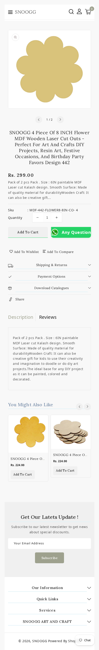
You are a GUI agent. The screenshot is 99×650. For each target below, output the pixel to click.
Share (20, 299)
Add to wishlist (26, 252)
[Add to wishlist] (42, 421)
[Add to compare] (42, 431)
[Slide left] (38, 119)
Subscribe (49, 558)
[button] (10, 13)
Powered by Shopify (64, 641)
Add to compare (60, 252)
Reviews (48, 317)
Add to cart (28, 232)
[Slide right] (60, 119)
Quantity (15, 217)
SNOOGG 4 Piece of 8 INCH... (35, 459)
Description (20, 317)
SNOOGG (39, 641)
